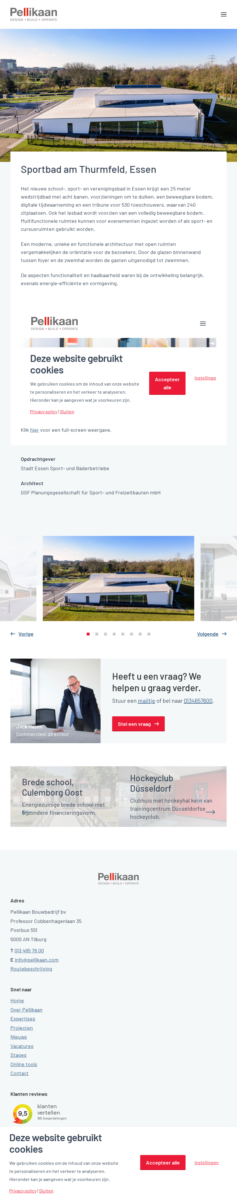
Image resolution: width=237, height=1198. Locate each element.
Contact (19, 1073)
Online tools (23, 1064)
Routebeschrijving (31, 968)
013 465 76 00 (29, 950)
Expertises (22, 1018)
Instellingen (207, 1162)
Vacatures (22, 1046)
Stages (18, 1055)
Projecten (21, 1028)
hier (34, 430)
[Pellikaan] (33, 14)
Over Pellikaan (26, 1009)
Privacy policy (22, 1190)
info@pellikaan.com (37, 959)
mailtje (146, 700)
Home (17, 1000)
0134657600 (198, 700)
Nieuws (18, 1036)
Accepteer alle (163, 1162)
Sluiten (46, 1190)
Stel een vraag (134, 724)
